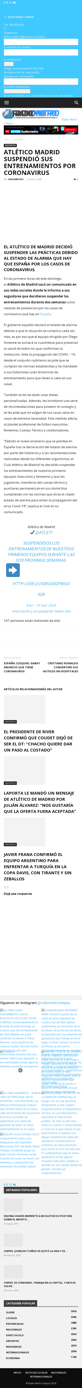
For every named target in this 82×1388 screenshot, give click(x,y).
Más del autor (51, 689)
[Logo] (0, 119)
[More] (34, 188)
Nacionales (58, 1372)
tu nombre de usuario (17, 47)
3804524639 (16, 24)
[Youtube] (14, 3)
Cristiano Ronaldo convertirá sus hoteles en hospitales (60, 667)
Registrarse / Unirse (21, 17)
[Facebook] (5, 3)
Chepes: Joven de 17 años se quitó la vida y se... (35, 1251)
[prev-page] (5, 887)
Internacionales (41, 1376)
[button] (6, 103)
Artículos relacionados (22, 689)
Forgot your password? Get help (23, 68)
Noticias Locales (36, 1372)
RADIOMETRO (15, 179)
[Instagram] (7, 3)
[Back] (5, 28)
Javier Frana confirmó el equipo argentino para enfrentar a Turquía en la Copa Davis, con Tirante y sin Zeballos (38, 866)
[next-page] (7, 887)
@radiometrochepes (54, 1003)
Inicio (7, 139)
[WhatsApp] (25, 188)
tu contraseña (12, 59)
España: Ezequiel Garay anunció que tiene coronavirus (22, 667)
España (45, 314)
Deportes (18, 139)
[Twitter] (11, 3)
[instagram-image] (20, 1028)
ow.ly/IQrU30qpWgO (41, 583)
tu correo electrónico (17, 87)
